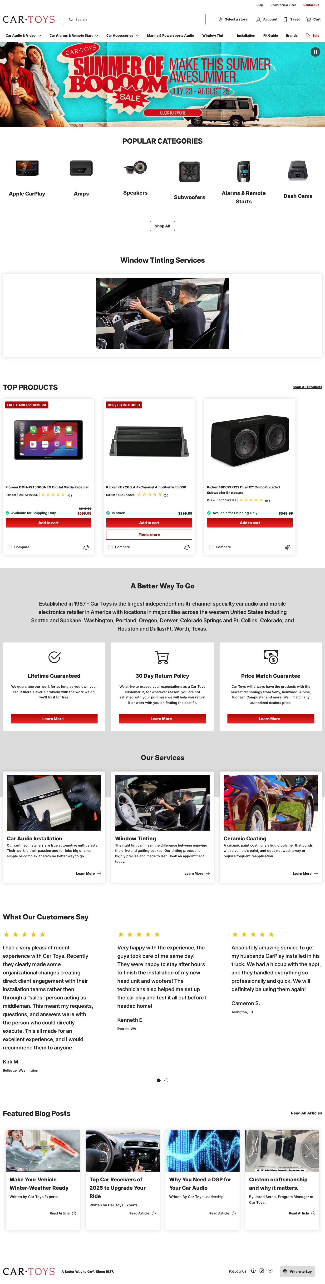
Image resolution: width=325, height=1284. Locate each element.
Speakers (135, 193)
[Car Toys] (29, 19)
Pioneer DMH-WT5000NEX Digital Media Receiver (47, 487)
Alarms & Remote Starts (244, 197)
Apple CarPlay (27, 194)
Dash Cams (298, 196)
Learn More (53, 718)
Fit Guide (270, 35)
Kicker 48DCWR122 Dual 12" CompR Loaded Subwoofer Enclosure (243, 490)
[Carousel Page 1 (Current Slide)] (159, 1080)
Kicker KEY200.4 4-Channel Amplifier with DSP (146, 487)
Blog (259, 5)
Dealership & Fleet (283, 5)
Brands (292, 35)
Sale (315, 35)
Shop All (162, 226)
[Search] (69, 20)
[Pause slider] (315, 52)
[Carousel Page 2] (166, 1080)
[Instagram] (261, 1271)
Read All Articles (306, 1113)
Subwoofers (189, 197)
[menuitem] (260, 5)
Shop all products (307, 387)
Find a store (149, 534)
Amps (81, 194)
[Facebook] (253, 1271)
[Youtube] (270, 1271)
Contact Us (311, 5)
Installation (246, 35)
